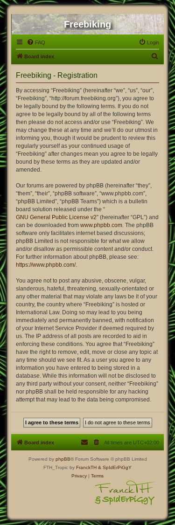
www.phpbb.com (101, 225)
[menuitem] (36, 42)
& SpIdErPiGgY (115, 467)
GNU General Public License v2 (56, 217)
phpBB (63, 459)
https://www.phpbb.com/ (46, 265)
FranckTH (86, 467)
